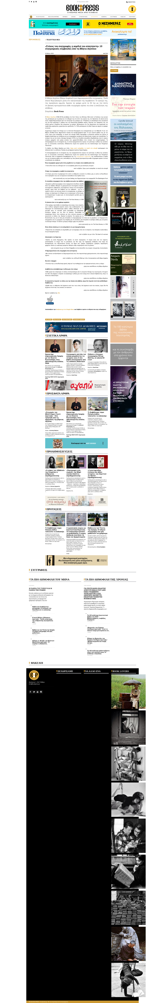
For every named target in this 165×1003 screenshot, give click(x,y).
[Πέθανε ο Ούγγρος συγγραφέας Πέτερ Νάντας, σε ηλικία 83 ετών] (98, 345)
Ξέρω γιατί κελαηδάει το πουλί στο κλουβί (84, 148)
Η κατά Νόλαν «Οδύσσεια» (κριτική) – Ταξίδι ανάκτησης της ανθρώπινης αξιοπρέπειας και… (42, 620)
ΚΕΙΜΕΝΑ (104, 16)
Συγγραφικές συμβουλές (79, 319)
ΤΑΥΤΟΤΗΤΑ (132, 16)
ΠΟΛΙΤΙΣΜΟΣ (94, 16)
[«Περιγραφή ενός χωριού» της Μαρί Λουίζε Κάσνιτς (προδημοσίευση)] (76, 462)
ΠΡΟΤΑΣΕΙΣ (35, 611)
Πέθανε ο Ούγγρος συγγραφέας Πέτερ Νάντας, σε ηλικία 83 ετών (96, 357)
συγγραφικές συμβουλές (83, 156)
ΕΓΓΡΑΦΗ (114, 70)
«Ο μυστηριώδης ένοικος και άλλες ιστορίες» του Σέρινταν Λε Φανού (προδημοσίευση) (97, 473)
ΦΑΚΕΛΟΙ (123, 16)
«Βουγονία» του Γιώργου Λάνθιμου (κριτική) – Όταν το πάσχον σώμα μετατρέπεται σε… (98, 629)
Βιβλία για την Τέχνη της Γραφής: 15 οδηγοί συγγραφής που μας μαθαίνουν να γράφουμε (97, 530)
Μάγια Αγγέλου (57, 319)
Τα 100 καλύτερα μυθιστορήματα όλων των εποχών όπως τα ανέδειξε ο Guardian (98, 652)
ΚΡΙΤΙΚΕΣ (65, 16)
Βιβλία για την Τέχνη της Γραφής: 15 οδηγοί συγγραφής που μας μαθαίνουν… (43, 631)
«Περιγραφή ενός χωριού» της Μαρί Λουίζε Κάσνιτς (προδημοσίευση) (73, 473)
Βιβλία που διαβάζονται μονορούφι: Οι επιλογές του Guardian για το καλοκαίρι (41, 608)
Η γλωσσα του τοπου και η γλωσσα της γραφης (40, 589)
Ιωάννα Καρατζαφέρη (67, 319)
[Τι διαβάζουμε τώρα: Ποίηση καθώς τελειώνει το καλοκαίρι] (98, 404)
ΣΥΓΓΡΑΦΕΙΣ (113, 16)
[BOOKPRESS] (82, 8)
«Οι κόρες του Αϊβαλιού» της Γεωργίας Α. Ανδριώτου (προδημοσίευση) (55, 473)
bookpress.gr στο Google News (65, 309)
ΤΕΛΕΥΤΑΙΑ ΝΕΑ (40, 16)
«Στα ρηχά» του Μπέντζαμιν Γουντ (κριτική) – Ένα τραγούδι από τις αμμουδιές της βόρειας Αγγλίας (54, 416)
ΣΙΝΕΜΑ (34, 623)
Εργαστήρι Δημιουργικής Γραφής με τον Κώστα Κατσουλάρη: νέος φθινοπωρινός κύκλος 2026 (54, 358)
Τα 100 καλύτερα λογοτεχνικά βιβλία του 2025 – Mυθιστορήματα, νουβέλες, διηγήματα (97, 617)
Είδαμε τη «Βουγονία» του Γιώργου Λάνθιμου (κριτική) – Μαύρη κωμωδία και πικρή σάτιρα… (97, 641)
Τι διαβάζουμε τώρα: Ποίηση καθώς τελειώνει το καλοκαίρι (97, 414)
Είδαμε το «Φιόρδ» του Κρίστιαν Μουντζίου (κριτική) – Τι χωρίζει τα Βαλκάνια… (43, 642)
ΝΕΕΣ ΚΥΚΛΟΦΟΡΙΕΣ (53, 16)
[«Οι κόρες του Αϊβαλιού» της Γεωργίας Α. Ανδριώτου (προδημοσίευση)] (55, 462)
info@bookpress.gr (34, 684)
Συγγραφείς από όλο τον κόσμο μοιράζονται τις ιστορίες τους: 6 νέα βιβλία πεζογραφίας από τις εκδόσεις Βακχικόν (76, 357)
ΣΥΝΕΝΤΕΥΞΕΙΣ (83, 16)
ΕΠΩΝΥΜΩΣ (31, 585)
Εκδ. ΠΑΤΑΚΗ (49, 319)
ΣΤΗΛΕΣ (73, 16)
